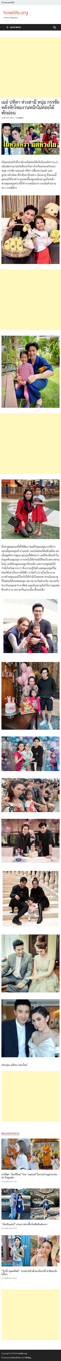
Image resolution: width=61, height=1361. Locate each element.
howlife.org (16, 12)
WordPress (16, 1357)
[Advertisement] (30, 67)
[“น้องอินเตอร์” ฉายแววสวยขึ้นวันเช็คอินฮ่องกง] (30, 1220)
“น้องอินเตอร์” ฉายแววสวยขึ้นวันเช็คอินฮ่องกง (24, 1224)
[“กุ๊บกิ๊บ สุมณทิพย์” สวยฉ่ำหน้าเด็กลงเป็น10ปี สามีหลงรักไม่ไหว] (30, 1267)
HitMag (28, 1357)
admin (20, 117)
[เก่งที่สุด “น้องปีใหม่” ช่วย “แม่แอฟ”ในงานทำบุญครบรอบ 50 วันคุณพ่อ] (30, 1170)
